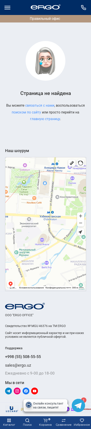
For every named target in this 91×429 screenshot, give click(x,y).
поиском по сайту (26, 112)
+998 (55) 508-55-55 (23, 356)
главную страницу (45, 119)
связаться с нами (39, 105)
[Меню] (7, 7)
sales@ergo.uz (18, 365)
